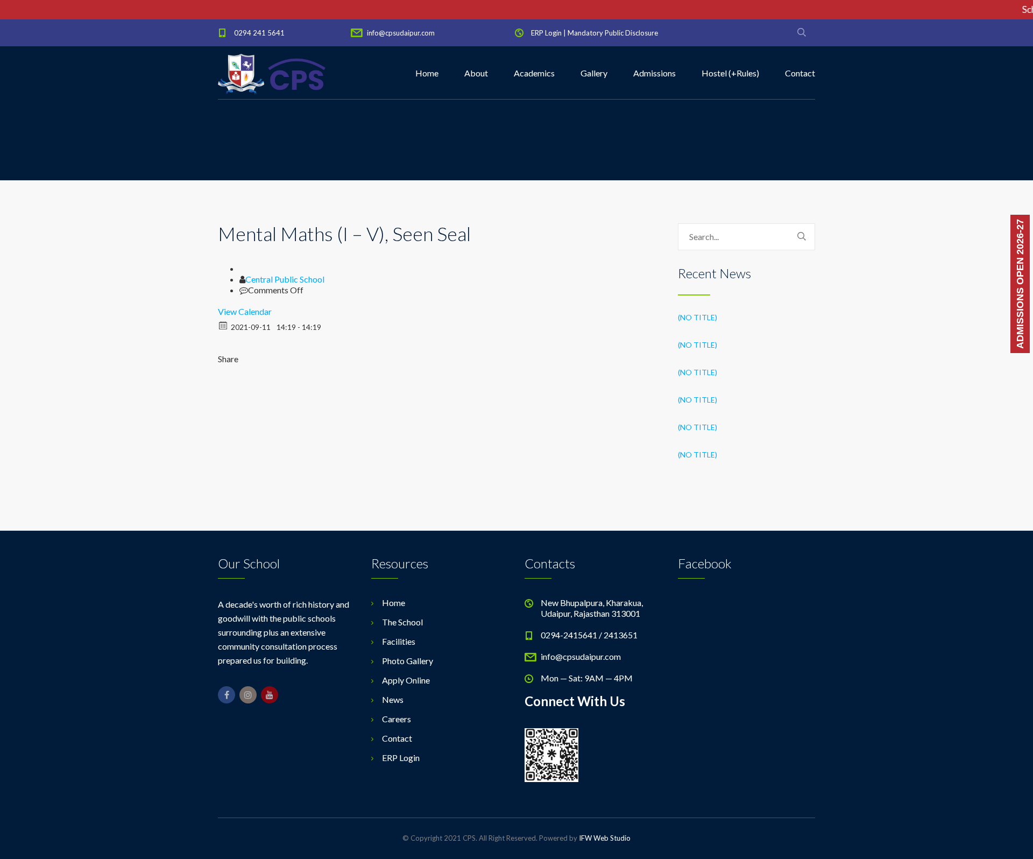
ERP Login (546, 33)
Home (426, 73)
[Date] (223, 325)
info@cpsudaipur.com (401, 33)
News (393, 699)
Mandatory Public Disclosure (613, 33)
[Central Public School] (272, 73)
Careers (396, 719)
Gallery (594, 73)
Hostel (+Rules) (730, 73)
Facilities (398, 641)
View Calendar (245, 311)
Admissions (654, 73)
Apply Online (406, 680)
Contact (800, 73)
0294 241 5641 (259, 33)
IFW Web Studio (605, 838)
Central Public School (284, 279)
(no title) (697, 317)
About (476, 73)
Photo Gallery (407, 661)
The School (402, 622)
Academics (534, 73)
